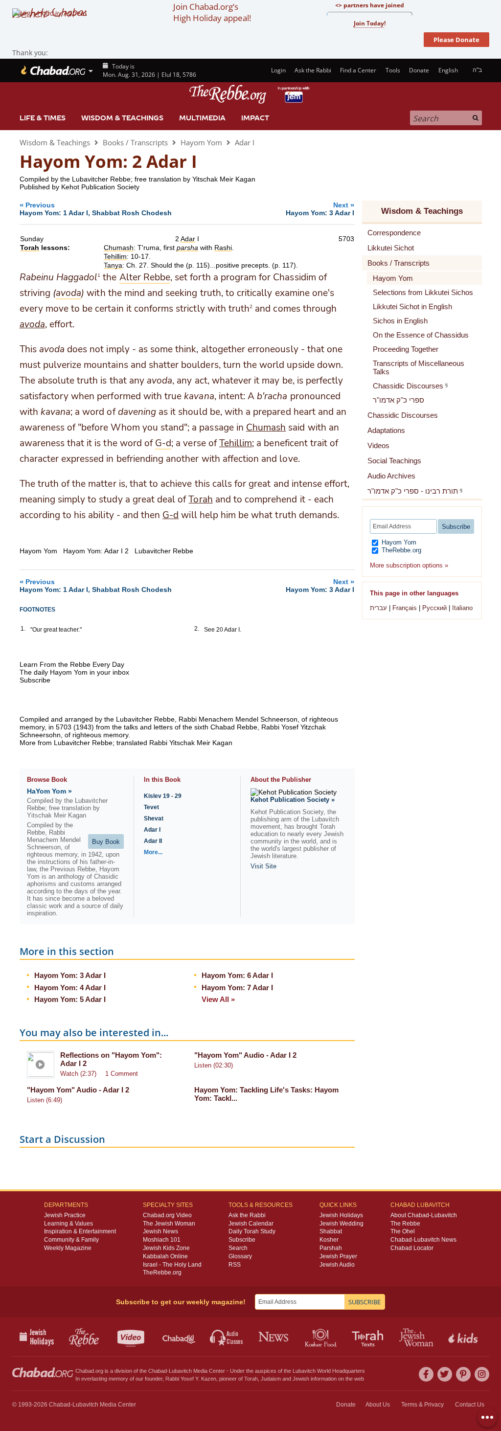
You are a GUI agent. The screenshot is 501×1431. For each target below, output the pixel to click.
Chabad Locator (411, 1248)
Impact (255, 118)
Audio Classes (227, 1336)
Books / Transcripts (135, 142)
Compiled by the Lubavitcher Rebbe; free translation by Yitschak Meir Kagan (137, 179)
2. (196, 628)
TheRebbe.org (400, 550)
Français (404, 608)
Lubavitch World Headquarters (329, 1371)
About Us (377, 1404)
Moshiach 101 (162, 1239)
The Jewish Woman (169, 1223)
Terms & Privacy (422, 1404)
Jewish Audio (337, 1264)
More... (153, 852)
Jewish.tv (132, 1336)
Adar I (244, 142)
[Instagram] (482, 1374)
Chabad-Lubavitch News (423, 1239)
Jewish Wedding (341, 1223)
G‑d (170, 515)
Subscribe (241, 1239)
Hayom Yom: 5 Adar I (70, 999)
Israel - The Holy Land (172, 1264)
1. (23, 628)
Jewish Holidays (341, 1215)
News (274, 1336)
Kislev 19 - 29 (163, 796)
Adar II (153, 841)
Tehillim (235, 443)
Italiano (462, 608)
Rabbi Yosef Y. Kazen (190, 1379)
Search (238, 1248)
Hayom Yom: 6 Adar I (237, 975)
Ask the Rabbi (313, 70)
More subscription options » (409, 565)
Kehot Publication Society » (292, 799)
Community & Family (71, 1239)
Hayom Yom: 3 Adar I (70, 975)
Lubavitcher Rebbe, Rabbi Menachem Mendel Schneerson (206, 719)
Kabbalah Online (165, 1256)
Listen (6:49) (44, 1100)
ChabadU (179, 1336)
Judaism (271, 1379)
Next (320, 209)
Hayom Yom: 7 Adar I (237, 987)
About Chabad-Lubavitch (423, 1215)
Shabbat (330, 1231)
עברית (378, 608)
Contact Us (469, 1404)
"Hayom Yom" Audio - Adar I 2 (245, 1055)
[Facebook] (426, 1374)
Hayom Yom (201, 142)
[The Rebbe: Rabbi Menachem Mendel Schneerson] (250, 94)
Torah (200, 499)
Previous (96, 209)
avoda (32, 324)
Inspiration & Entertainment (80, 1231)
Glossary (240, 1256)
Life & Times (43, 118)
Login (277, 70)
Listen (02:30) (213, 1065)
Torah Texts (369, 1336)
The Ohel (402, 1231)
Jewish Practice (65, 1215)
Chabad (157, 1371)
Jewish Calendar (250, 1223)
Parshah (330, 1248)
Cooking (322, 1336)
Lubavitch (180, 1371)
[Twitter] (444, 1374)
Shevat (153, 818)
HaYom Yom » (49, 791)
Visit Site (263, 866)
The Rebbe (405, 1223)
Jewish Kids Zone (166, 1248)
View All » (218, 999)
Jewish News (160, 1231)
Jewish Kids (464, 1336)
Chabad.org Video (167, 1215)
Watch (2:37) (78, 1073)
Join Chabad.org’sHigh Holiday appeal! (212, 12)
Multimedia (202, 118)
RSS (234, 1264)
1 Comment (121, 1073)
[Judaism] (53, 70)
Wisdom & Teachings (122, 118)
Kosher (329, 1239)
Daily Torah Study (251, 1231)
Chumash (266, 427)
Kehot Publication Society (100, 187)
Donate (419, 70)
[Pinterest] (463, 1374)
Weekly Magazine (67, 1248)
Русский (434, 608)
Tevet (151, 807)
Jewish (301, 1379)
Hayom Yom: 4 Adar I (70, 987)
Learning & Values (68, 1223)
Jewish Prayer (338, 1256)
